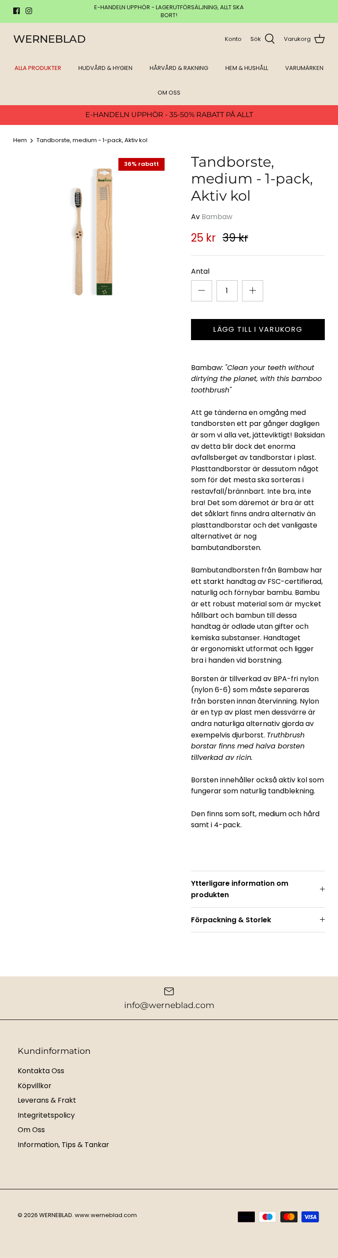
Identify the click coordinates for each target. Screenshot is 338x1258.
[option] (91, 231)
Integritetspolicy (46, 1115)
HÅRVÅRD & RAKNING (179, 68)
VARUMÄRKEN (304, 68)
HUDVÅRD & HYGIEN (105, 68)
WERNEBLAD (55, 1215)
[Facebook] (16, 10)
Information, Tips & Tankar (63, 1145)
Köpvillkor (34, 1086)
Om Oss (31, 1130)
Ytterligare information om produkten (239, 889)
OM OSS (169, 92)
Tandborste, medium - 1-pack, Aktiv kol (92, 140)
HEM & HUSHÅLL (246, 68)
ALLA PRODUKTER (38, 68)
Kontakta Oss (41, 1071)
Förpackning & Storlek (231, 920)
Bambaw (217, 217)
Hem (20, 140)
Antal (200, 271)
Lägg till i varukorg (257, 329)
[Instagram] (29, 10)
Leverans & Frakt (47, 1100)
